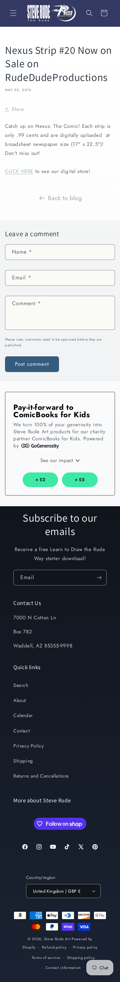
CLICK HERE (19, 171)
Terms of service (46, 957)
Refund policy (54, 947)
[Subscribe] (99, 578)
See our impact (57, 460)
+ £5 (80, 479)
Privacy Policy (28, 745)
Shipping (23, 760)
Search (20, 685)
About (19, 700)
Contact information (63, 967)
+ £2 (40, 479)
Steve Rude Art (57, 939)
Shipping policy (81, 957)
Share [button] (18, 109)
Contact (21, 730)
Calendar (23, 715)
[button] (13, 13)
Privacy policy (85, 947)
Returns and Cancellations (41, 776)
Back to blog (65, 198)
